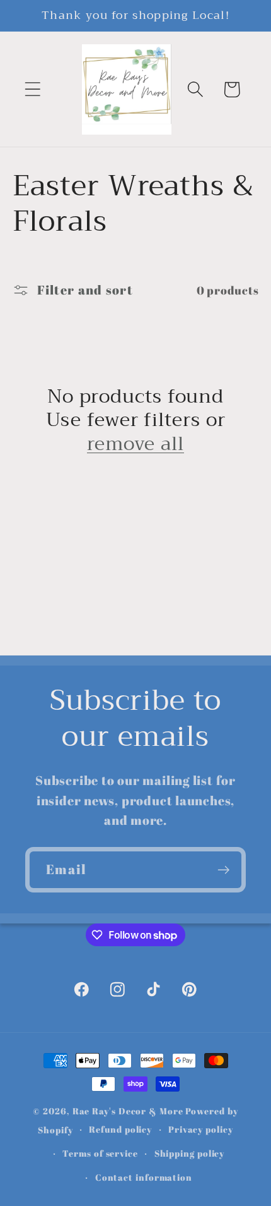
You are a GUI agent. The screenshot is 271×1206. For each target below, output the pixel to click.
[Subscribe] (223, 870)
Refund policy (120, 1129)
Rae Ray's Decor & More (127, 1111)
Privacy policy (200, 1129)
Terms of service (100, 1153)
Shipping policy (189, 1153)
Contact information (143, 1177)
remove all (135, 444)
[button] (32, 89)
